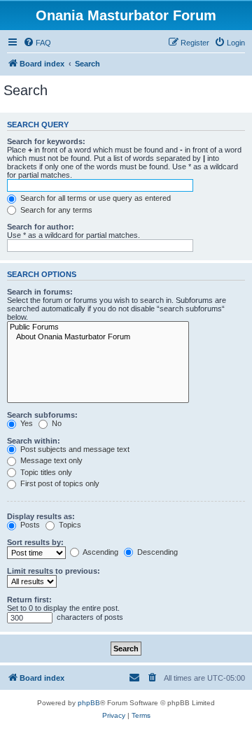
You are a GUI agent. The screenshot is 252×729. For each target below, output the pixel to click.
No (56, 423)
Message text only (50, 460)
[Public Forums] (98, 327)
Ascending (99, 552)
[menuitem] (37, 42)
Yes (25, 423)
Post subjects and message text (74, 449)
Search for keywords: (46, 141)
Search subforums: (42, 415)
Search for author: (40, 226)
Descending (156, 552)
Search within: (33, 441)
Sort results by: (35, 542)
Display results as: (41, 516)
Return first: (29, 599)
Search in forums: (40, 292)
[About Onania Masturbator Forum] (98, 337)
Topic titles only (45, 472)
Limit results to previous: (53, 571)
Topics (69, 525)
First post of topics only (58, 483)
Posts (29, 525)
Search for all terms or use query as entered (94, 198)
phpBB (89, 703)
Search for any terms (55, 210)
